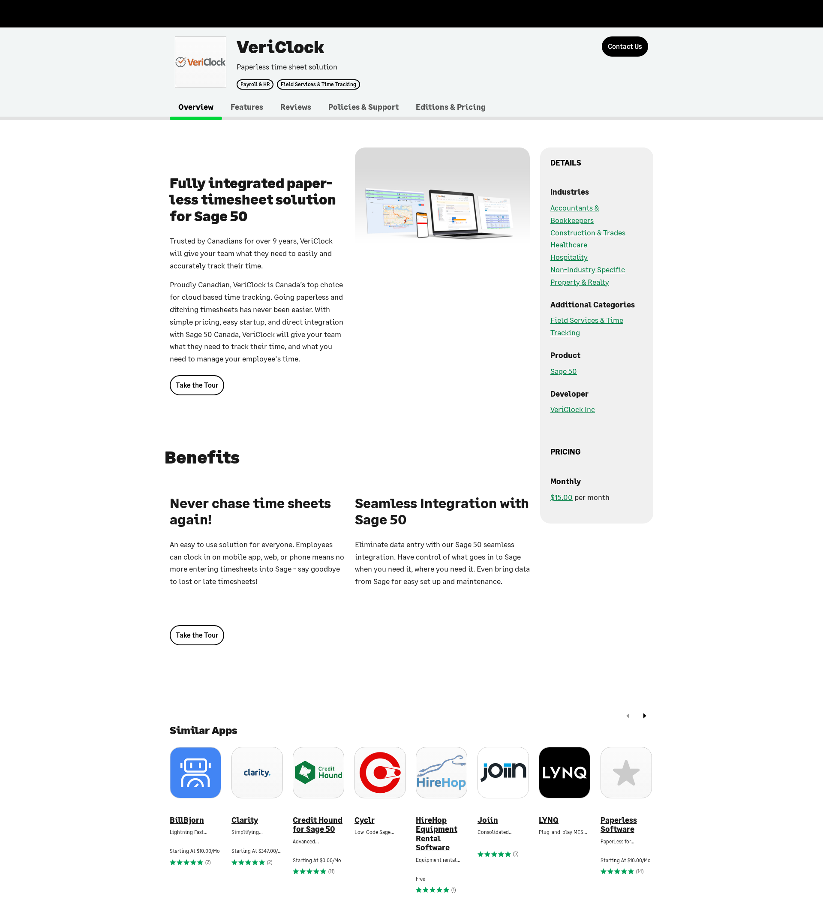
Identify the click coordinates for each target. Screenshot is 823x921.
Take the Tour (197, 385)
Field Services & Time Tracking (318, 84)
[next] (644, 717)
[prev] (628, 717)
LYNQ (549, 820)
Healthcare (568, 244)
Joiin (488, 820)
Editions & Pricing (451, 106)
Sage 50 (563, 371)
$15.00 (561, 497)
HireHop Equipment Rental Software (436, 834)
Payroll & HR (255, 84)
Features (247, 106)
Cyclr (364, 820)
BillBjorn (187, 820)
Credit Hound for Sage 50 (317, 825)
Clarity (244, 820)
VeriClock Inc (572, 409)
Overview (195, 106)
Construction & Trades (587, 232)
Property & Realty (579, 281)
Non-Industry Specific (587, 269)
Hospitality (569, 257)
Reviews (295, 106)
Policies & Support (363, 106)
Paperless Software (619, 825)
